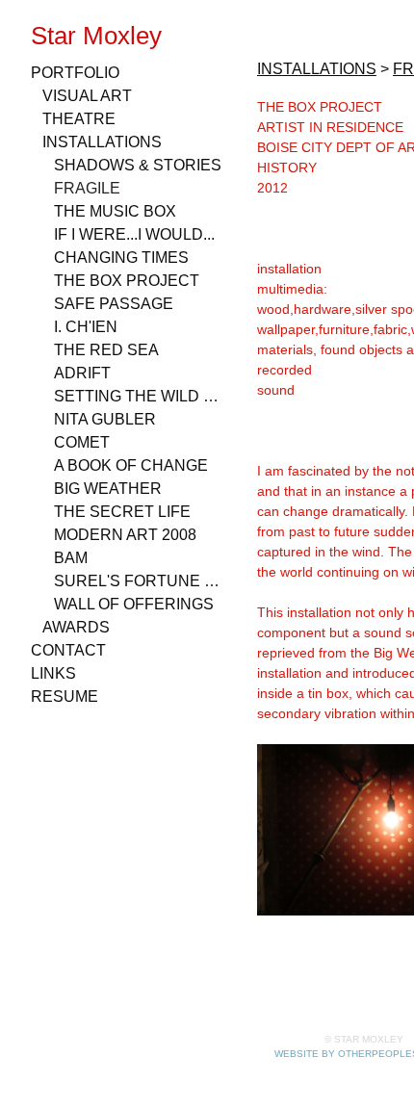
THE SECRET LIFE (122, 511)
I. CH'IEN (85, 327)
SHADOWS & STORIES (137, 165)
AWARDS (76, 627)
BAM (71, 558)
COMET (82, 442)
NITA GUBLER (105, 419)
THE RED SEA (106, 350)
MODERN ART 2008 (125, 535)
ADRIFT (82, 373)
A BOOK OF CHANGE (131, 465)
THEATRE (79, 119)
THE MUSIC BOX (115, 211)
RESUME (64, 696)
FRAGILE (87, 188)
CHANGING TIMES (121, 257)
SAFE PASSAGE (113, 304)
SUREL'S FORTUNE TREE (138, 581)
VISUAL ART (87, 96)
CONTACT (68, 650)
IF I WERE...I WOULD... (134, 234)
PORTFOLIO (75, 72)
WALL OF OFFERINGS (134, 604)
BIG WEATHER (108, 488)
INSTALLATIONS (102, 142)
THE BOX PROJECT (126, 280)
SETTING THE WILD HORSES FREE (138, 396)
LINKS (53, 673)
